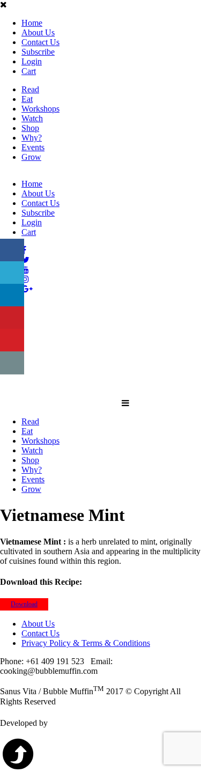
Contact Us (40, 42)
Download (24, 604)
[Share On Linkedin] (12, 295)
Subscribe (38, 51)
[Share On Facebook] (12, 250)
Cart (28, 71)
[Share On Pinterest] (12, 317)
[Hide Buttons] (5, 381)
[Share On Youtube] (12, 340)
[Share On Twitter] (12, 272)
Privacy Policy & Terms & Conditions (85, 643)
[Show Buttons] (8, 233)
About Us (38, 32)
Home (31, 22)
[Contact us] (12, 362)
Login (31, 61)
